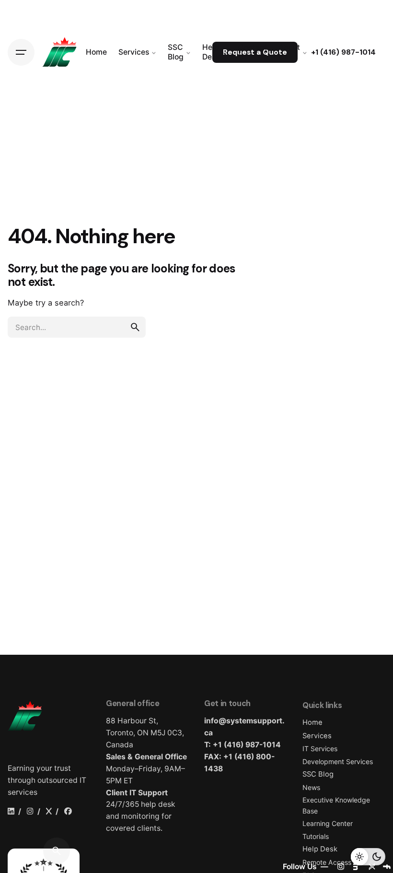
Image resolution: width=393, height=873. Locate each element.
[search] (135, 327)
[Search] (56, 851)
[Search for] (77, 327)
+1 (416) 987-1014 (343, 52)
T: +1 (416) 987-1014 (242, 744)
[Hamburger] (21, 52)
